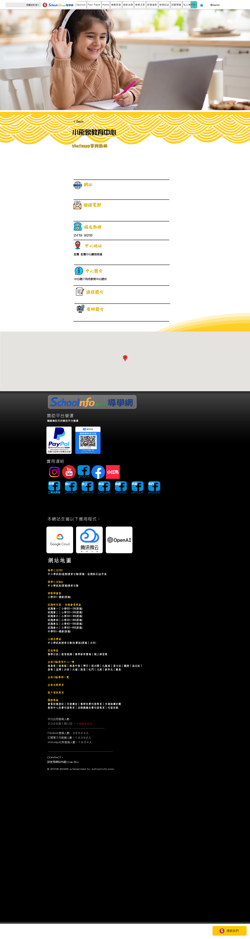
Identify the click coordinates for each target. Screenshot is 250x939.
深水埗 (95, 665)
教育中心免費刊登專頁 (61, 707)
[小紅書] (113, 472)
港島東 (52, 665)
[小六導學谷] (154, 488)
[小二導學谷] (87, 488)
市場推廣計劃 (113, 704)
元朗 (99, 669)
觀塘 (126, 665)
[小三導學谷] (104, 488)
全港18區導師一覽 (58, 677)
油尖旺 (136, 665)
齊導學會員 (54, 593)
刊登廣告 (72, 704)
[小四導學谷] (121, 488)
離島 (118, 669)
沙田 (66, 669)
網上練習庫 (100, 654)
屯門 (91, 669)
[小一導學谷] (71, 488)
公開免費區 (54, 639)
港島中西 (74, 665)
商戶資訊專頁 (56, 692)
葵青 (50, 669)
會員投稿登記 (56, 704)
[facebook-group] (83, 472)
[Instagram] (54, 472)
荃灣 (58, 669)
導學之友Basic (55, 581)
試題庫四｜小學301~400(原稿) (65, 620)
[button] (94, 4)
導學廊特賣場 (83, 654)
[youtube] (69, 472)
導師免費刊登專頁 (91, 704)
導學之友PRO (55, 570)
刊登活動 (112, 707)
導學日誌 (53, 654)
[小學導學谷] (54, 488)
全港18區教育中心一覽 (61, 662)
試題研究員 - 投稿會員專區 (64, 604)
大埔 (75, 669)
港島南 (63, 665)
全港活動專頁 (56, 684)
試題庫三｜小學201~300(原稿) (65, 616)
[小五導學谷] (137, 488)
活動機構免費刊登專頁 (91, 707)
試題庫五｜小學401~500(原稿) (65, 623)
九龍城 (106, 665)
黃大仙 (117, 665)
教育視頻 (66, 654)
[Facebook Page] (98, 472)
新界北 (109, 669)
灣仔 (85, 665)
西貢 (83, 669)
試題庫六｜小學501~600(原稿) (65, 627)
